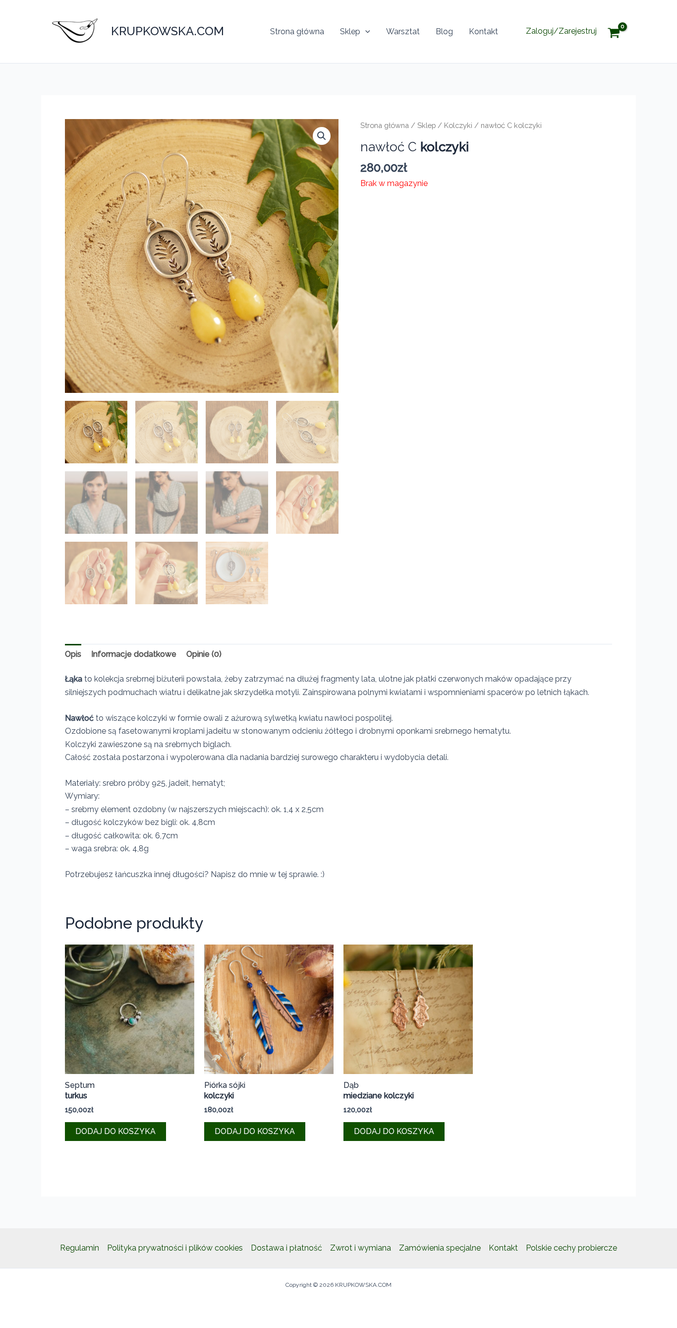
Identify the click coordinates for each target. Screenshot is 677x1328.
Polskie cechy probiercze (571, 1248)
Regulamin (79, 1248)
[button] (365, 32)
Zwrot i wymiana (360, 1248)
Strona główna (297, 31)
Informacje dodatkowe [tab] (133, 654)
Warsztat (403, 31)
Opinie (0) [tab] (204, 654)
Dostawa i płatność (286, 1248)
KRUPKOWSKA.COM (167, 31)
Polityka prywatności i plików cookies (175, 1248)
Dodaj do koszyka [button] (115, 1131)
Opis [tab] (73, 654)
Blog (444, 31)
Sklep (350, 31)
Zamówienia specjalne (440, 1248)
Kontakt (483, 31)
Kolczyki (458, 125)
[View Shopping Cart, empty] (621, 31)
